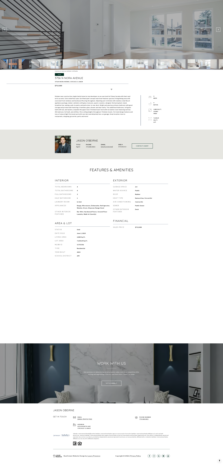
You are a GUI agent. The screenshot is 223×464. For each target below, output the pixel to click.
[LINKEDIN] (158, 456)
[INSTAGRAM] (154, 456)
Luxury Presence (93, 456)
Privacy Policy (135, 456)
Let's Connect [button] (111, 383)
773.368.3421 (90, 147)
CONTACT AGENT (142, 146)
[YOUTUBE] (163, 456)
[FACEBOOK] (149, 456)
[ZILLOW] (168, 456)
